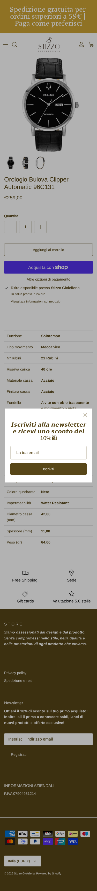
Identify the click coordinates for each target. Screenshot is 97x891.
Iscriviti (48, 469)
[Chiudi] (85, 415)
